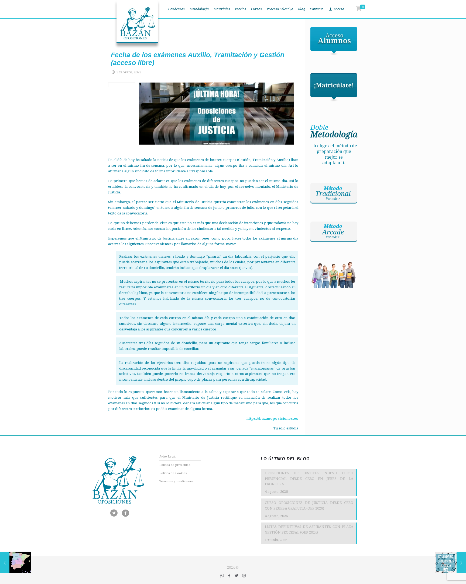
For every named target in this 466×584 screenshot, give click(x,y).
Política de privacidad (174, 465)
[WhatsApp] (222, 575)
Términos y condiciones (176, 481)
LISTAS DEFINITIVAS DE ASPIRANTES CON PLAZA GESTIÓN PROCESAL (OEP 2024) (309, 529)
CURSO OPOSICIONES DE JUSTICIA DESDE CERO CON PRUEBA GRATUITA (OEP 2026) (309, 505)
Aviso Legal (167, 456)
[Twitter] (236, 575)
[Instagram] (244, 575)
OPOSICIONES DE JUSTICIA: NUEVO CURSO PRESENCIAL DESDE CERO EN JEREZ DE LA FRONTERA (309, 478)
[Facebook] (229, 575)
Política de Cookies (173, 473)
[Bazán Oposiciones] (137, 24)
